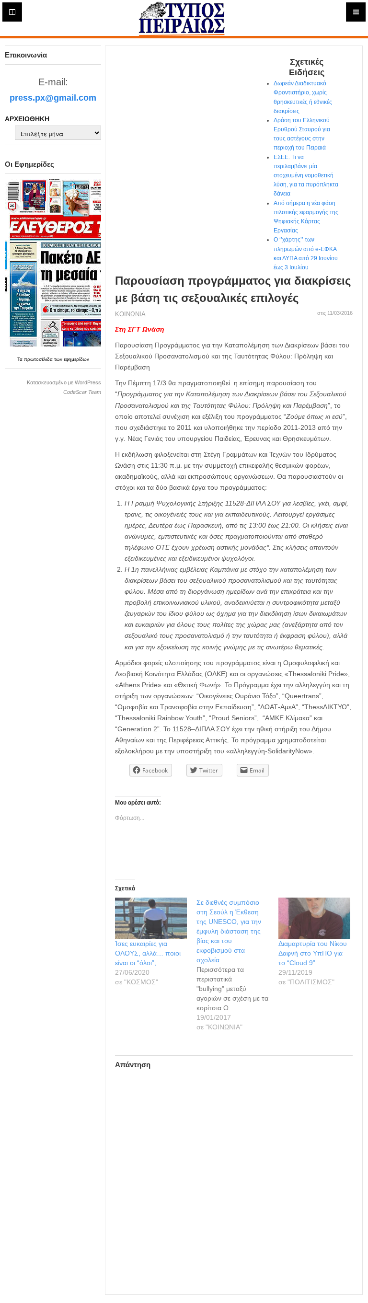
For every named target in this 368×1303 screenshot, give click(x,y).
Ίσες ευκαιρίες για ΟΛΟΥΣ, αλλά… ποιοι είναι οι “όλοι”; (148, 953)
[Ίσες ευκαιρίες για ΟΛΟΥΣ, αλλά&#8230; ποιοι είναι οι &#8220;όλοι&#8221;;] (151, 918)
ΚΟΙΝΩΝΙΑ (130, 314)
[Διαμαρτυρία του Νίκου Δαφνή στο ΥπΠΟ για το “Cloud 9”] (314, 918)
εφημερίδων (76, 359)
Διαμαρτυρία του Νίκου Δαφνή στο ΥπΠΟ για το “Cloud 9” (312, 953)
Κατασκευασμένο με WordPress (64, 382)
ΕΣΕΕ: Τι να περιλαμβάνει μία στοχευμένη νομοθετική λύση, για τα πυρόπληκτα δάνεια (306, 175)
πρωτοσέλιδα (39, 359)
